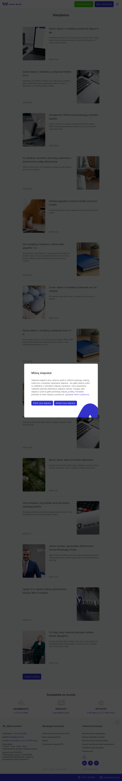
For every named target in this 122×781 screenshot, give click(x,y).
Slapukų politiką (67, 391)
